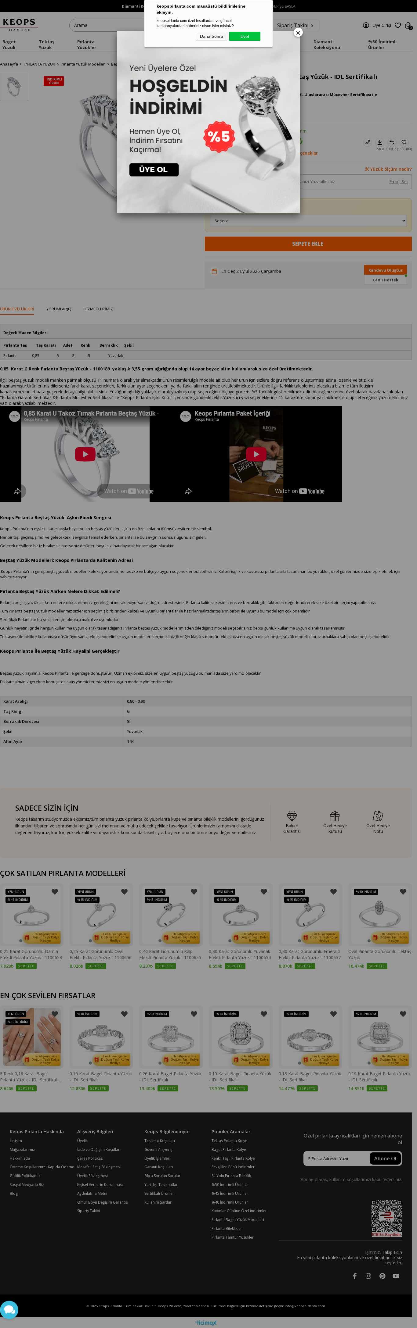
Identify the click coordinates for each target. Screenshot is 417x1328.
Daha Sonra (211, 36)
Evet (245, 36)
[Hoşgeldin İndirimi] (208, 122)
